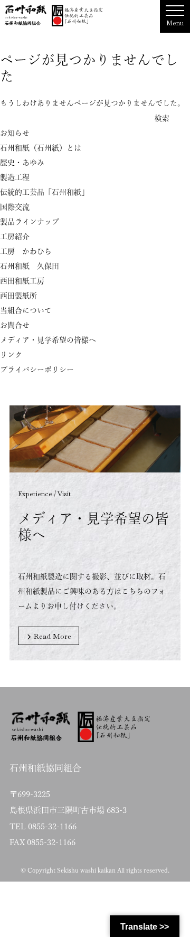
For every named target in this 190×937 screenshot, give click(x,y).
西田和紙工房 (22, 281)
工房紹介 (15, 236)
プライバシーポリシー (37, 369)
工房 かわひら (26, 251)
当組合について (26, 310)
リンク (11, 354)
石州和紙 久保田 (29, 266)
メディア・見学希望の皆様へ (48, 340)
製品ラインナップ (29, 221)
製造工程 (15, 177)
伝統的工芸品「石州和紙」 (44, 192)
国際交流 (15, 207)
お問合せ (15, 325)
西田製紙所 (18, 295)
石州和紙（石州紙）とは (40, 148)
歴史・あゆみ (22, 162)
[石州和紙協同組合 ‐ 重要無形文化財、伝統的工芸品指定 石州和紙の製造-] (54, 15)
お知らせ (15, 133)
